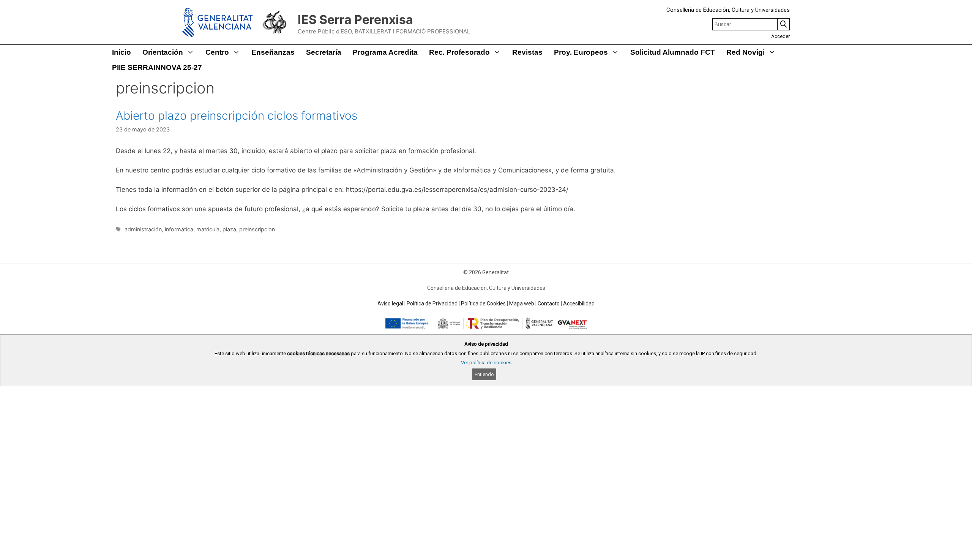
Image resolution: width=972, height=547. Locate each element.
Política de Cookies (483, 303)
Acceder (780, 36)
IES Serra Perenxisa (355, 19)
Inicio (121, 52)
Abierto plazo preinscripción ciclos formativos (236, 115)
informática (179, 229)
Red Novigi (745, 52)
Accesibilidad (579, 303)
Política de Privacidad (432, 303)
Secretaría (323, 52)
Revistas (527, 52)
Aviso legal (390, 303)
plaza (229, 229)
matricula (207, 229)
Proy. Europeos (581, 52)
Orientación (162, 52)
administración (143, 229)
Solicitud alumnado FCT (672, 52)
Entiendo (484, 374)
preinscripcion (257, 229)
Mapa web (521, 303)
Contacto (549, 303)
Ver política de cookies (486, 362)
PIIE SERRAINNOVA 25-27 (157, 67)
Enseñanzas (273, 52)
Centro (217, 52)
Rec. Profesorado (459, 52)
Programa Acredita (385, 52)
